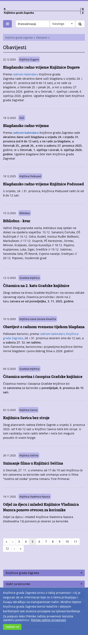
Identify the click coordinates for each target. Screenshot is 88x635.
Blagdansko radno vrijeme (26, 125)
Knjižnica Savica (28, 410)
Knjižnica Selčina (28, 455)
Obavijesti (41, 37)
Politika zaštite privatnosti (48, 620)
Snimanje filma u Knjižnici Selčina (33, 463)
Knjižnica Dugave (29, 59)
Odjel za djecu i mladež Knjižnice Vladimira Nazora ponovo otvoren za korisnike (41, 507)
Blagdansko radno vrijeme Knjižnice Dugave (41, 67)
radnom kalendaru (25, 74)
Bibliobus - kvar (16, 220)
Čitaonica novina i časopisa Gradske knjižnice (42, 376)
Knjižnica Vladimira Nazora (34, 496)
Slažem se (12, 627)
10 (67, 541)
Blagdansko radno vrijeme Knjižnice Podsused (43, 184)
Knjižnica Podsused (30, 176)
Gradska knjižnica (29, 277)
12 (7, 548)
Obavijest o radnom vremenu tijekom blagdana (44, 326)
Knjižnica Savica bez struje (26, 417)
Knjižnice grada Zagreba (19, 37)
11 (75, 541)
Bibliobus (24, 213)
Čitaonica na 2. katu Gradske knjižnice (36, 285)
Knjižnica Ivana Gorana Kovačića (37, 319)
